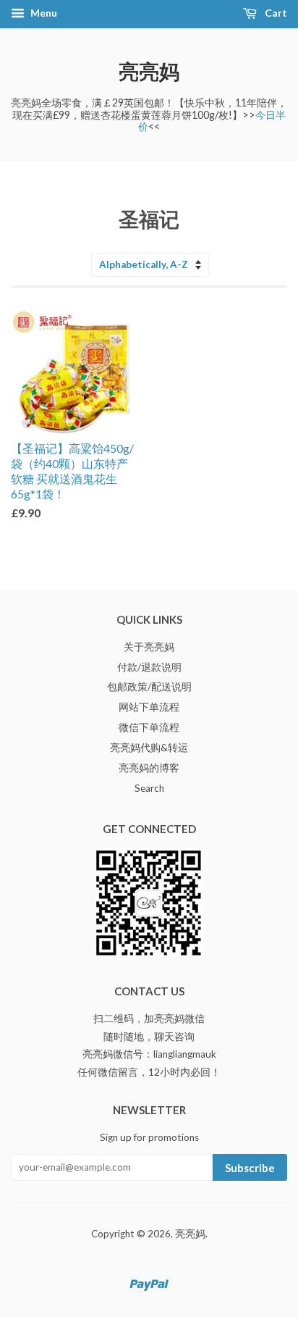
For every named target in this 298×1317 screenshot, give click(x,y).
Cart (275, 13)
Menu (42, 13)
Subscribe (250, 1167)
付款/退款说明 (149, 667)
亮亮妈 (149, 71)
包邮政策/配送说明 (149, 687)
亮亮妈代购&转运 (149, 747)
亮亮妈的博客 (149, 768)
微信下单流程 (149, 727)
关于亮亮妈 (149, 647)
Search (149, 788)
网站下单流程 (149, 707)
